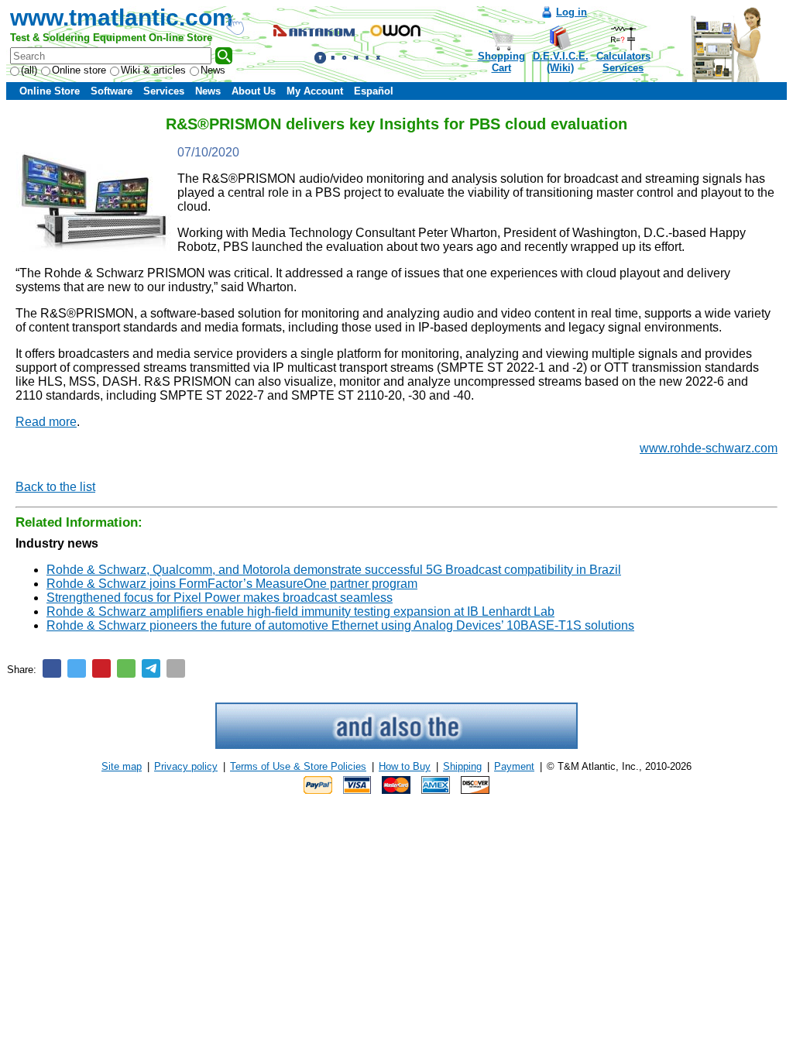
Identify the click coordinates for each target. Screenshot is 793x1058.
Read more (46, 421)
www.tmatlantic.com (121, 17)
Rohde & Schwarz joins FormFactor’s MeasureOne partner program (231, 583)
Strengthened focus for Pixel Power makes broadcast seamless (219, 597)
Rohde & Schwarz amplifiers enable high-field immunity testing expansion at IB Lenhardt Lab (300, 611)
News (213, 70)
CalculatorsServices (623, 62)
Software (111, 91)
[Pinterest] (101, 668)
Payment (514, 766)
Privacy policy (186, 766)
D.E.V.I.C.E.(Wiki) (561, 62)
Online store (79, 70)
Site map (121, 766)
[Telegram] (151, 668)
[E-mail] (175, 668)
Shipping (462, 766)
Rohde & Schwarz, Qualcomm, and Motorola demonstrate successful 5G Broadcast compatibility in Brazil (333, 569)
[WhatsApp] (126, 668)
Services (163, 91)
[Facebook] (52, 668)
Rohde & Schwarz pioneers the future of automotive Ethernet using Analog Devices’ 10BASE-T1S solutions (340, 625)
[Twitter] (76, 668)
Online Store (49, 91)
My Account (315, 91)
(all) (29, 70)
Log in (571, 12)
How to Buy (405, 766)
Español (373, 91)
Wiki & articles (153, 70)
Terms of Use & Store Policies (298, 766)
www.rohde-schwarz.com (709, 448)
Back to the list (55, 486)
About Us (254, 91)
